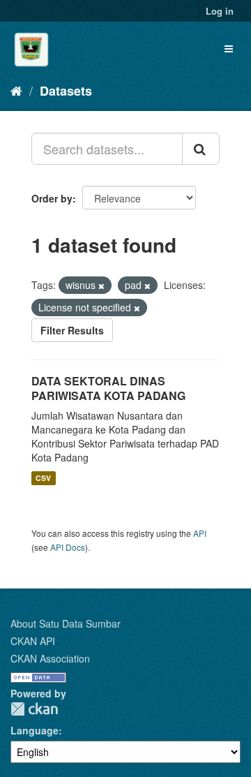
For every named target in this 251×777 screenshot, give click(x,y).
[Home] (16, 90)
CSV (43, 478)
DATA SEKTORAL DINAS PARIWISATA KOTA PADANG (108, 388)
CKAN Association (50, 658)
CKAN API (32, 641)
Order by (52, 198)
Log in (220, 10)
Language (34, 730)
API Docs (67, 547)
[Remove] (101, 285)
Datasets (66, 91)
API (199, 533)
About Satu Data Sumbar (65, 623)
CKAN (34, 709)
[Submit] (201, 149)
